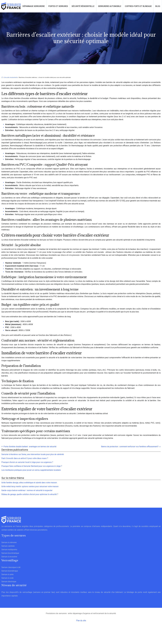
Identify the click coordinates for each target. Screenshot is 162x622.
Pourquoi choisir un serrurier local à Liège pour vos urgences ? (27, 462)
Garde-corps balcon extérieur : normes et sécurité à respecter (26, 490)
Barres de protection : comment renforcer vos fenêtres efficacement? (129, 446)
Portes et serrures (58, 6)
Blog (157, 6)
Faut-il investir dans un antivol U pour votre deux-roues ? (24, 458)
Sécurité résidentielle (83, 6)
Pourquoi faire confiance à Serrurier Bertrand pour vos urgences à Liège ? (31, 466)
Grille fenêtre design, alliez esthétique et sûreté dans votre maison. (29, 482)
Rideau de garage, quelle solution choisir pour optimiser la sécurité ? (29, 494)
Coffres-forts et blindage (138, 6)
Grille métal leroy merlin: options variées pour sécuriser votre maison (29, 486)
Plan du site (81, 620)
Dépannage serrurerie (34, 6)
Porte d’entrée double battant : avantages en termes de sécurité (30, 446)
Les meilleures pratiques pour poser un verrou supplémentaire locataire (31, 470)
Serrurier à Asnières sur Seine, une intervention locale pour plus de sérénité (32, 454)
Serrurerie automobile (109, 6)
